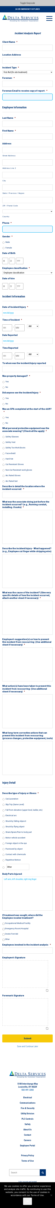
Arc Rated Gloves (13, 475)
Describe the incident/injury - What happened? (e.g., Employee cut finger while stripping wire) (26, 549)
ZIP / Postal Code (10, 206)
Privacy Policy (27, 1155)
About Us (27, 1129)
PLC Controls (27, 1119)
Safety (27, 1124)
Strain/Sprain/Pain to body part (19, 832)
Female (9, 248)
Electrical (27, 1097)
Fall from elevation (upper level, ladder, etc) (24, 810)
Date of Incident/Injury (15, 307)
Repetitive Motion (13, 860)
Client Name (9, 42)
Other (7, 939)
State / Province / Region (13, 193)
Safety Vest (10, 442)
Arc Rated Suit (12, 481)
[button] (43, 1172)
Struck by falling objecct (16, 821)
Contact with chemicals (16, 854)
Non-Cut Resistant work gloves (19, 470)
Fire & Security (27, 1108)
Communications (27, 1103)
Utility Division (27, 1113)
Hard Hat (9, 459)
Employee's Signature (13, 957)
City (4, 181)
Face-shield (10, 453)
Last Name (9, 118)
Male (8, 242)
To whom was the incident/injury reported (24, 363)
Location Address (11, 55)
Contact (27, 1135)
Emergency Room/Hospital (16, 929)
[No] (51, 1195)
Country (5, 216)
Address (6, 143)
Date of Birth (8, 253)
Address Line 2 (9, 168)
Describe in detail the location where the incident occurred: (23, 487)
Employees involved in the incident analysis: (26, 945)
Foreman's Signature (13, 995)
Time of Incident (12, 320)
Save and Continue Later (27, 1046)
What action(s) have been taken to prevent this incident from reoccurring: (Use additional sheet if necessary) (26, 689)
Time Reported (10, 348)
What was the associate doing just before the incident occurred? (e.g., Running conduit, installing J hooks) (25, 504)
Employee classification (16, 268)
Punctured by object (14, 849)
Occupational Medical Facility (17, 923)
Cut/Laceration (12, 799)
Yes (7, 382)
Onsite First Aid (11, 934)
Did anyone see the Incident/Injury (21, 392)
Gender (7, 236)
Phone (7, 223)
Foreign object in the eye (16, 843)
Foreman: (8, 78)
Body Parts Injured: (12, 874)
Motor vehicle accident (15, 838)
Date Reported (10, 335)
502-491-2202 (27, 1090)
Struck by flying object (15, 827)
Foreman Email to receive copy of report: (24, 91)
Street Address (8, 156)
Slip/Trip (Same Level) (15, 804)
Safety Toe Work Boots (15, 448)
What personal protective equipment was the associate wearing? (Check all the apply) (25, 429)
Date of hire (8, 278)
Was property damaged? (16, 376)
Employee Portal (27, 1145)
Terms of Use (27, 1161)
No (7, 387)
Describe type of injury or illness (20, 793)
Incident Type (10, 67)
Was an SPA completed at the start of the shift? (26, 410)
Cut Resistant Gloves (15, 464)
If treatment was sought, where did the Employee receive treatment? (22, 916)
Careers (27, 1140)
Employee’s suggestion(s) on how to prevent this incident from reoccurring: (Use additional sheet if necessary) (26, 642)
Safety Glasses (12, 437)
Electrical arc (11, 815)
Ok (27, 1201)
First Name (9, 131)
